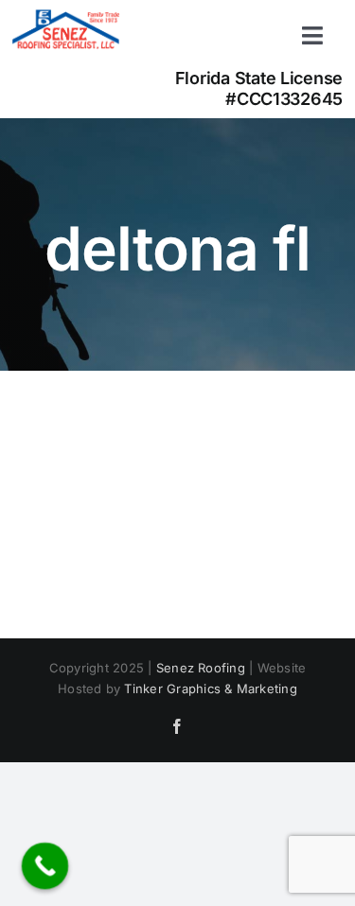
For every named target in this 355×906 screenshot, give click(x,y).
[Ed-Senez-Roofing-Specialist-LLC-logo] (65, 17)
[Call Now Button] (45, 866)
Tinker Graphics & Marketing (210, 688)
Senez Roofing (200, 667)
